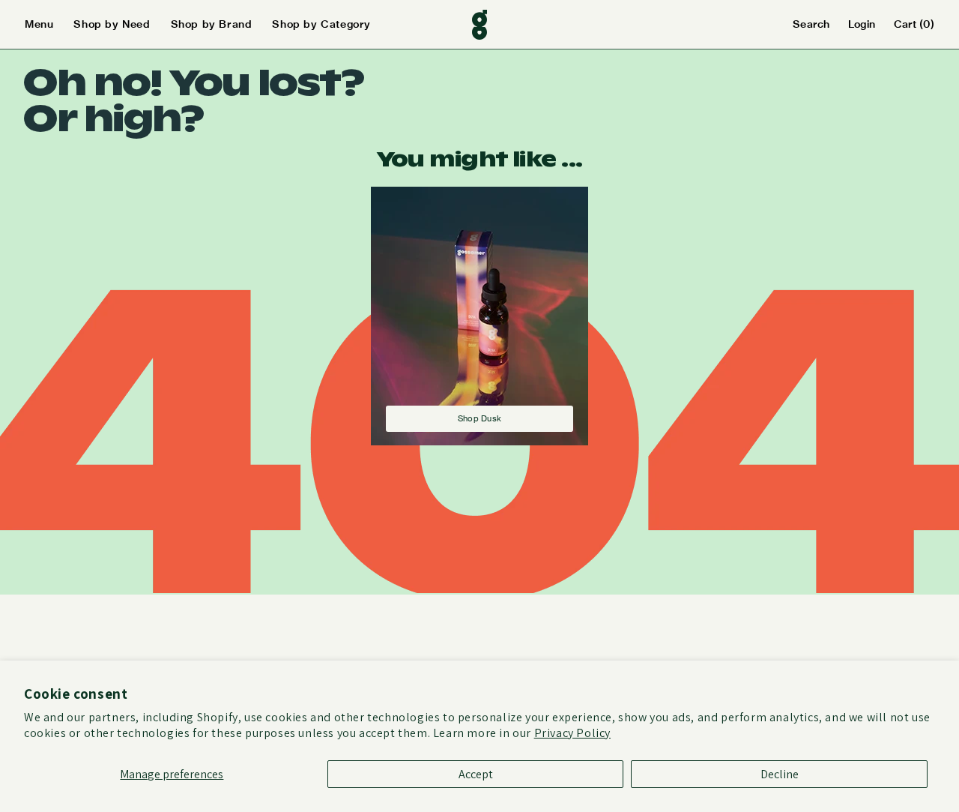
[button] (49, 24)
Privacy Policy (572, 733)
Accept (476, 774)
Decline (779, 774)
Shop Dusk (479, 418)
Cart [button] (914, 24)
